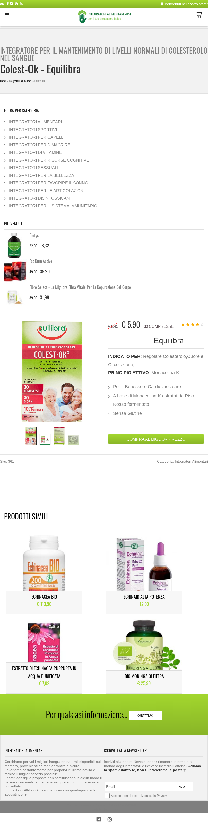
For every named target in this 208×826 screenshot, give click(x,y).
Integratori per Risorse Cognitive (49, 160)
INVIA (181, 786)
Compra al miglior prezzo (156, 439)
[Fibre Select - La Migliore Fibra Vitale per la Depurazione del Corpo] (16, 297)
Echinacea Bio (44, 596)
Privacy (162, 796)
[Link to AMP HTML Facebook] (99, 820)
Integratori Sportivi (33, 129)
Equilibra (169, 340)
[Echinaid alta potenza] (144, 574)
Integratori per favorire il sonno (48, 183)
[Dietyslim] (16, 245)
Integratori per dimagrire (40, 145)
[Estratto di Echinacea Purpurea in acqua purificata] (44, 653)
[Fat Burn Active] (16, 271)
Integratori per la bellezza (41, 175)
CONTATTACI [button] (145, 715)
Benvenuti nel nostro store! (186, 4)
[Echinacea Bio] (44, 574)
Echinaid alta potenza (144, 596)
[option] (30, 436)
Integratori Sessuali (33, 167)
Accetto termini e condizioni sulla (139, 796)
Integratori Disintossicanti (41, 198)
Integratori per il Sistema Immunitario (53, 206)
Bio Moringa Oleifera (144, 676)
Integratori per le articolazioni (46, 190)
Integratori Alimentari (20, 81)
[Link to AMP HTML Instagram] (110, 820)
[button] (7, 15)
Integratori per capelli (36, 137)
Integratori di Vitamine (35, 152)
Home (3, 81)
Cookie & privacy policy (104, 809)
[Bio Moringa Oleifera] (144, 653)
